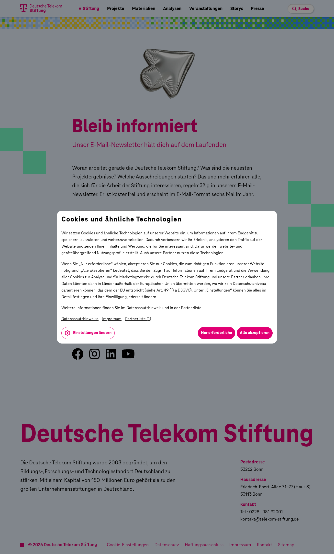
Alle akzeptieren (254, 332)
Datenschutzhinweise (80, 318)
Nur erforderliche (216, 332)
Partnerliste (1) (138, 318)
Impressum (112, 318)
